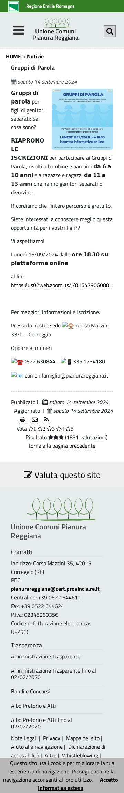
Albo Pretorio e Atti (33, 706)
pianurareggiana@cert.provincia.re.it (55, 589)
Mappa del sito (83, 738)
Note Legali (24, 738)
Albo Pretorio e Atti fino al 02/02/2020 (41, 723)
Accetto (109, 779)
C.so (85, 325)
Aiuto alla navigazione (37, 747)
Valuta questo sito (66, 474)
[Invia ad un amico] (34, 419)
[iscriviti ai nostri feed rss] (47, 419)
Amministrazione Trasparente (45, 656)
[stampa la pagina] (22, 419)
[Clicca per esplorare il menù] (18, 30)
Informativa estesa (60, 788)
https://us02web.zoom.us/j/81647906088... (61, 285)
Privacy (51, 738)
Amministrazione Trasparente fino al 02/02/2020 (53, 674)
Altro (50, 755)
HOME (13, 56)
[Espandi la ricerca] (110, 31)
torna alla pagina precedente (62, 445)
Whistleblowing (80, 755)
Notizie (35, 56)
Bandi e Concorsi (30, 691)
